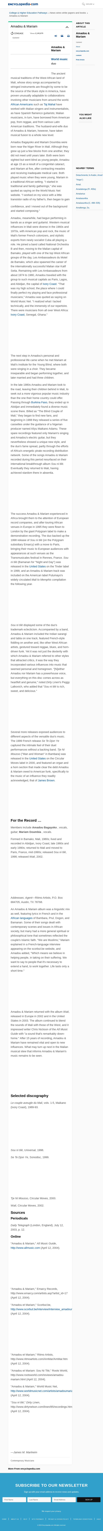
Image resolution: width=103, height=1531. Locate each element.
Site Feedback (38, 1519)
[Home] (23, 4)
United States (37, 566)
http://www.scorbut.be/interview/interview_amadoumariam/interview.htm (54, 1309)
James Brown (46, 780)
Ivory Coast (50, 283)
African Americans (22, 104)
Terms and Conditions (82, 1519)
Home (4, 1519)
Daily (99, 1519)
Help (25, 1519)
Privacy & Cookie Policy (58, 1519)
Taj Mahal (49, 104)
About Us (15, 1519)
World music (59, 59)
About (82, 51)
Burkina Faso (39, 402)
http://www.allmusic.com (25, 1247)
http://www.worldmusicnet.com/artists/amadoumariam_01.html (48, 1390)
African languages (22, 918)
